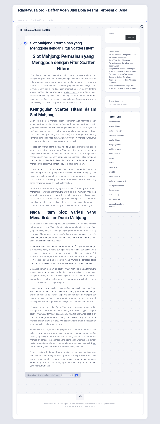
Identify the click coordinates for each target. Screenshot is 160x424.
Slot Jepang (114, 195)
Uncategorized (67, 375)
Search (111, 33)
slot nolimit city (115, 131)
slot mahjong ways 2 (117, 181)
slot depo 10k (114, 154)
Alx (93, 406)
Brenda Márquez (53, 375)
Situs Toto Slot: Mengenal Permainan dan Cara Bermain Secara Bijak (121, 63)
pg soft (112, 158)
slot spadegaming (116, 135)
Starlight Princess (116, 186)
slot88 (111, 163)
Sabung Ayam (114, 190)
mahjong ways (71, 92)
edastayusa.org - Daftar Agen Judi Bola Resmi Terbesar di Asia (72, 10)
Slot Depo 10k (114, 199)
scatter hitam (114, 122)
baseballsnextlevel (116, 204)
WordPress (79, 406)
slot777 (112, 207)
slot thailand (114, 167)
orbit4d (112, 172)
